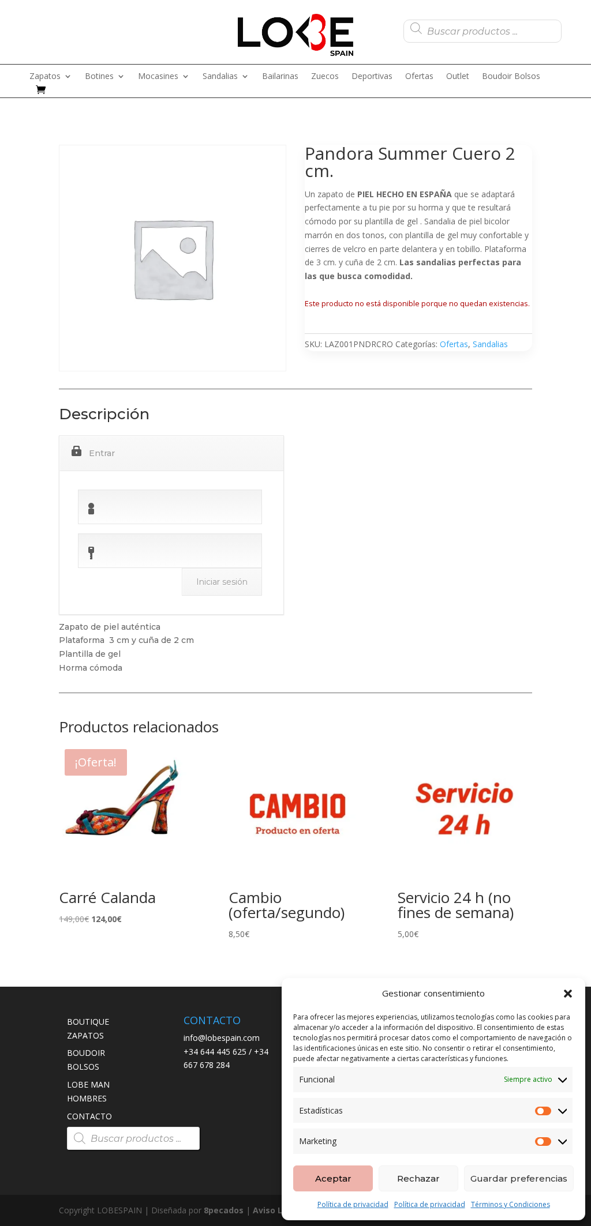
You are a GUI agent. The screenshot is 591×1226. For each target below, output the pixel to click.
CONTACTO (89, 1116)
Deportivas (371, 76)
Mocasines (158, 76)
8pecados (224, 1210)
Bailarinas (280, 76)
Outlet (457, 76)
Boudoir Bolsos (511, 76)
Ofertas (419, 76)
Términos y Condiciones (510, 1204)
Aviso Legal (277, 1210)
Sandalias (220, 76)
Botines (99, 76)
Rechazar (418, 1178)
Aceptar (333, 1178)
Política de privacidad (352, 1204)
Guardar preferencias (518, 1178)
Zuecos (325, 76)
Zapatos (45, 76)
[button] (568, 993)
